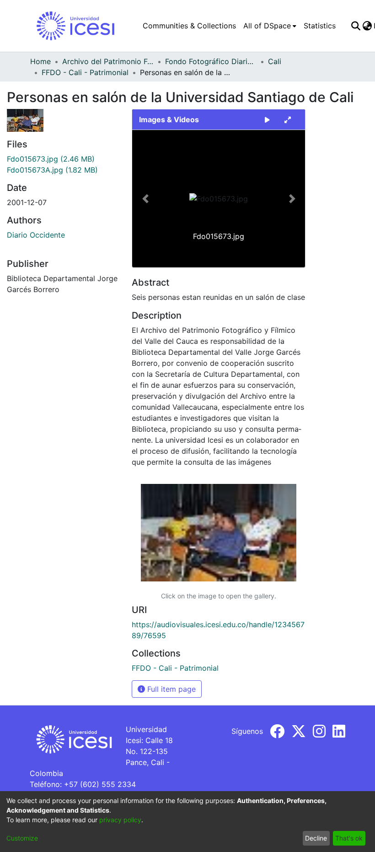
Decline (316, 838)
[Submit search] (355, 25)
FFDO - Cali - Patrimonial (85, 72)
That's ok (349, 838)
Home (40, 61)
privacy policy (120, 820)
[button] (145, 198)
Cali (274, 61)
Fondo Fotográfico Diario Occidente (211, 61)
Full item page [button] (170, 689)
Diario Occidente (36, 234)
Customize (22, 838)
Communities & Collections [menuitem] (189, 25)
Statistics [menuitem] (320, 25)
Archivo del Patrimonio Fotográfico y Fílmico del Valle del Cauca (108, 61)
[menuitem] (269, 25)
